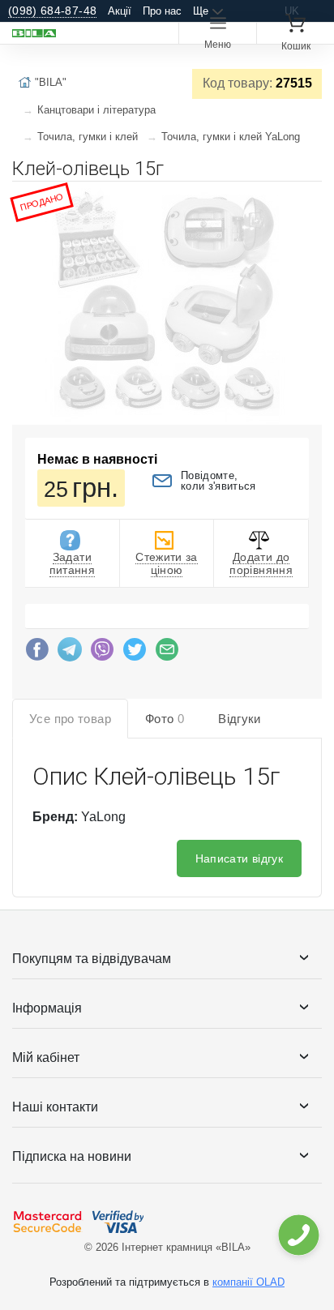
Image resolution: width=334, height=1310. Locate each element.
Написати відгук (239, 858)
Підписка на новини (71, 1156)
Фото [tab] (164, 719)
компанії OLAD (248, 1282)
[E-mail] (167, 653)
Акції (119, 11)
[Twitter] (134, 653)
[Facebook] (37, 653)
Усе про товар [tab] (70, 719)
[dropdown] (298, 1235)
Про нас (162, 11)
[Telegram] (70, 653)
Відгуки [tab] (239, 719)
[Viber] (102, 653)
